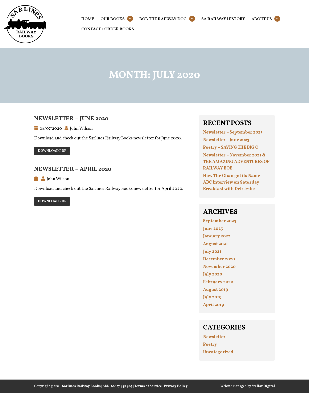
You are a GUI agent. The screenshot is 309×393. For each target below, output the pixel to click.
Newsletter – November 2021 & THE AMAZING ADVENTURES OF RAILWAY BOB (236, 161)
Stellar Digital (263, 386)
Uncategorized (218, 352)
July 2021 (212, 252)
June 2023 (213, 229)
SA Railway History (223, 19)
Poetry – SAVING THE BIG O (231, 147)
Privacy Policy (176, 386)
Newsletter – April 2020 (72, 169)
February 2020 (218, 282)
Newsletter (214, 337)
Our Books (112, 19)
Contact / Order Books (107, 29)
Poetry (210, 344)
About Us (261, 19)
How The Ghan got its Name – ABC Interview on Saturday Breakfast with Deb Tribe (233, 182)
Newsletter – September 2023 (233, 132)
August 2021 (215, 244)
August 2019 (215, 290)
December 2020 (219, 259)
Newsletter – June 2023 (226, 140)
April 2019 (213, 305)
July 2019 (212, 297)
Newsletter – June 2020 (71, 119)
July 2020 (212, 274)
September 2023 (219, 221)
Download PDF (52, 151)
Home (87, 19)
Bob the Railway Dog (163, 19)
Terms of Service (148, 386)
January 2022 (216, 236)
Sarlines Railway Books (81, 386)
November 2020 (219, 267)
